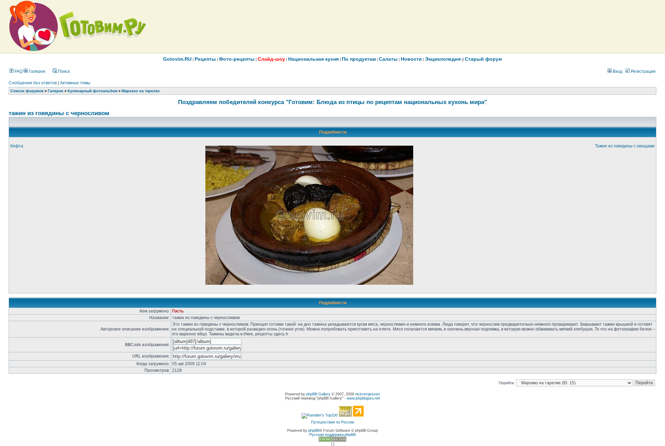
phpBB (313, 430)
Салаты (388, 59)
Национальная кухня (313, 59)
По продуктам (359, 59)
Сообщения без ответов (33, 82)
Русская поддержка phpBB (332, 434)
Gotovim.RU (177, 59)
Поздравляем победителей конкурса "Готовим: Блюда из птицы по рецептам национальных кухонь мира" (332, 102)
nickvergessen (367, 394)
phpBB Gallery (318, 394)
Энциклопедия (443, 59)
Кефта (16, 146)
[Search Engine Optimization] (332, 440)
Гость (178, 311)
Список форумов (27, 91)
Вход (617, 71)
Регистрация (643, 71)
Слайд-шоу (271, 59)
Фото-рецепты (237, 59)
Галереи (36, 71)
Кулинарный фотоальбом (92, 91)
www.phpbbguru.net (363, 398)
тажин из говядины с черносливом (59, 113)
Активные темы (75, 82)
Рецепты (205, 59)
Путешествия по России (332, 422)
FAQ (18, 71)
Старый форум (483, 59)
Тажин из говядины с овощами (625, 146)
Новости (411, 59)
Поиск (63, 71)
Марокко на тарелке (141, 91)
